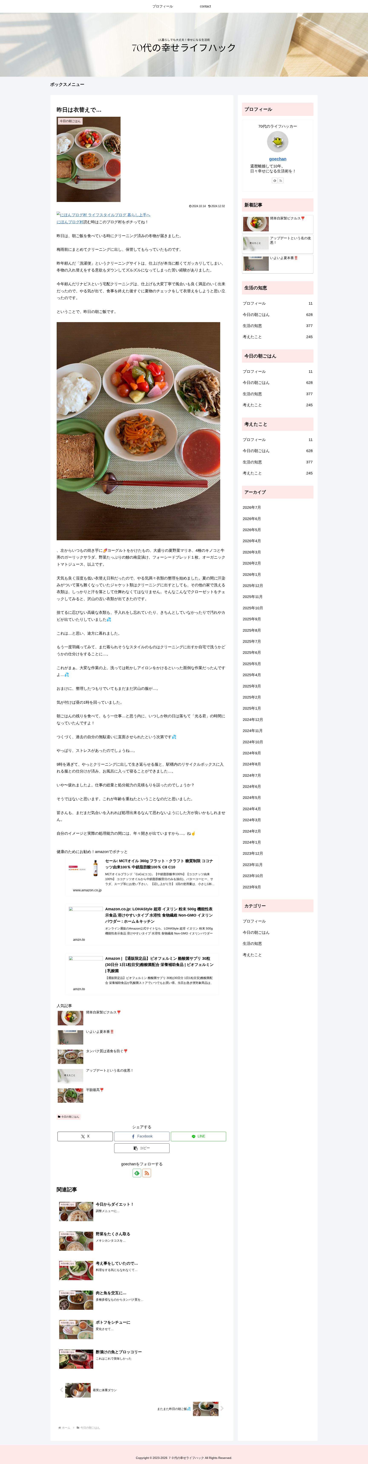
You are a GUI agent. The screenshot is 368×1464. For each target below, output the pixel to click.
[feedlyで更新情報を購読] (137, 1173)
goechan (277, 159)
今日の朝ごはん (70, 1116)
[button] (142, 1148)
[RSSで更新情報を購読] (146, 1173)
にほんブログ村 (70, 222)
